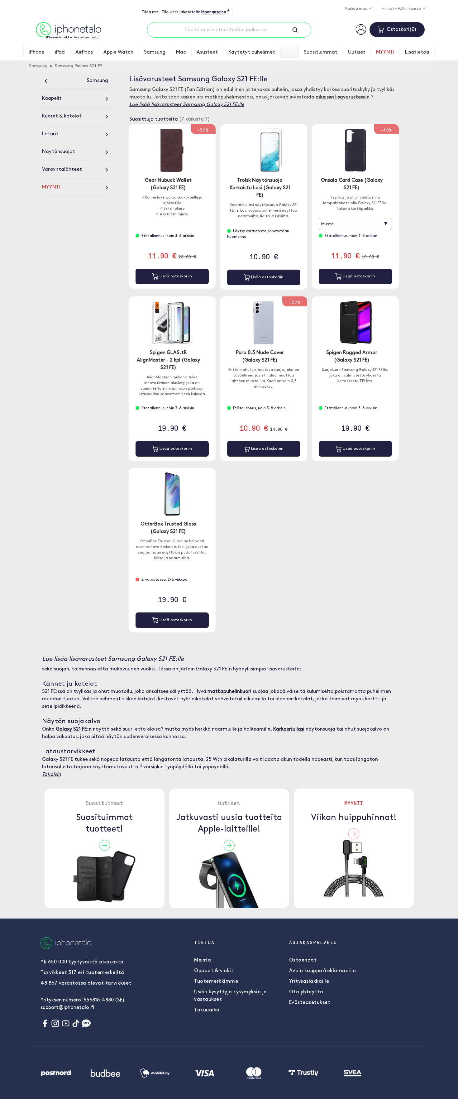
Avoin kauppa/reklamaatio (322, 970)
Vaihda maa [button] (356, 9)
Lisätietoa (417, 52)
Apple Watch (118, 52)
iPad (60, 52)
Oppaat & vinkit (214, 970)
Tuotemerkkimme (216, 981)
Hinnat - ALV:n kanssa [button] (402, 9)
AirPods (84, 52)
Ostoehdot (303, 960)
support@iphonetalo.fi (67, 1007)
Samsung (154, 52)
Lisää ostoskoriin (175, 276)
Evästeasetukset (310, 1002)
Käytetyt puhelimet (251, 52)
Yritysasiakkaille (309, 981)
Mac (181, 52)
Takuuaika (207, 1010)
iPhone (36, 52)
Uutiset (356, 52)
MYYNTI (385, 52)
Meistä (202, 960)
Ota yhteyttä (306, 992)
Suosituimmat (320, 52)
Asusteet (207, 52)
